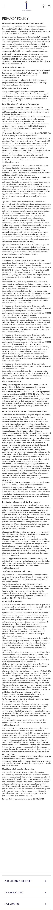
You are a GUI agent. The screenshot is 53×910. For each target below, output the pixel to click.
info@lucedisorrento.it (10, 77)
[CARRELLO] (49, 6)
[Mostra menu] (3, 6)
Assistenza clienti (18, 881)
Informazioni (14, 892)
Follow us (12, 903)
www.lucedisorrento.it (13, 64)
